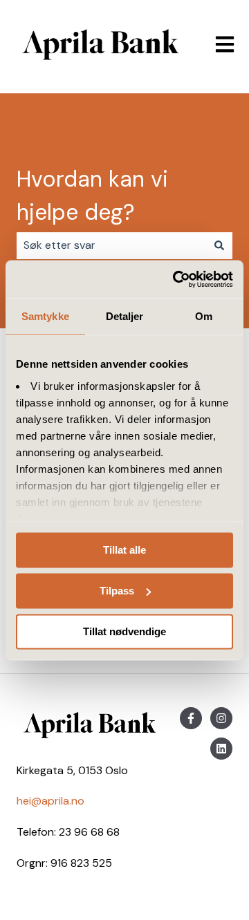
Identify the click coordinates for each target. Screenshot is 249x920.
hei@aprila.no (50, 801)
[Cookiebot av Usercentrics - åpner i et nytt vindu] (175, 279)
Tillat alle (124, 550)
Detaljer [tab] (125, 316)
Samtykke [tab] (45, 316)
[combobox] (111, 245)
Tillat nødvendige (124, 631)
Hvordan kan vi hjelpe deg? (92, 196)
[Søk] (219, 245)
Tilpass (117, 591)
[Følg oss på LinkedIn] (221, 749)
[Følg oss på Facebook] (191, 718)
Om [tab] (203, 316)
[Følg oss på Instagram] (221, 718)
